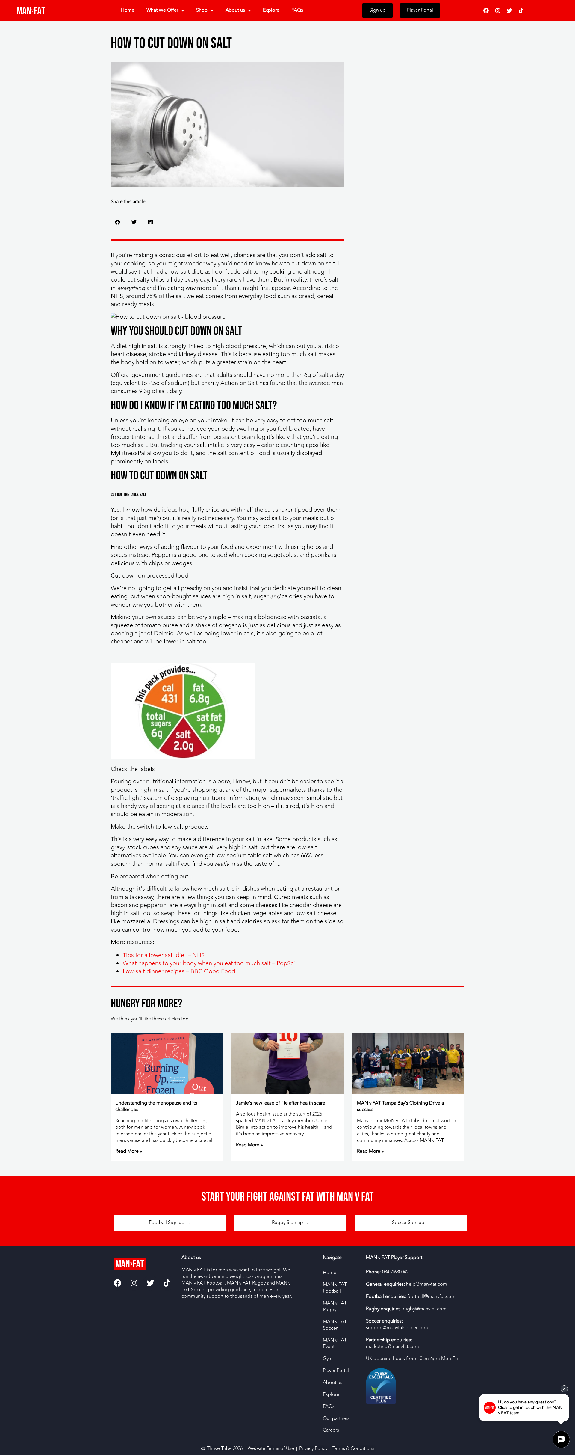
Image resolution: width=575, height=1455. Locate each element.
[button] (117, 222)
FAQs (297, 10)
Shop (202, 10)
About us (235, 10)
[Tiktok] (521, 10)
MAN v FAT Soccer (335, 1325)
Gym (328, 1358)
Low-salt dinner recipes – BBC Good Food (179, 971)
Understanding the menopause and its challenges (156, 1106)
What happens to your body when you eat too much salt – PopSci (209, 963)
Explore (271, 10)
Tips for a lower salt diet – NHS (164, 955)
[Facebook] (486, 10)
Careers (331, 1430)
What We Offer (162, 10)
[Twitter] (509, 10)
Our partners (336, 1418)
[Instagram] (497, 10)
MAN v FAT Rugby (335, 1306)
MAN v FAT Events (335, 1343)
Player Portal (336, 1370)
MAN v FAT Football (335, 1288)
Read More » (128, 1151)
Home (127, 10)
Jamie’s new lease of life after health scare (280, 1103)
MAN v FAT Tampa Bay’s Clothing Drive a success (400, 1106)
